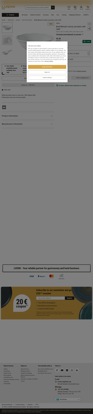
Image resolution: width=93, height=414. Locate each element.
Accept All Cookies (47, 67)
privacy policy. (49, 61)
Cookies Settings (47, 77)
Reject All (47, 72)
